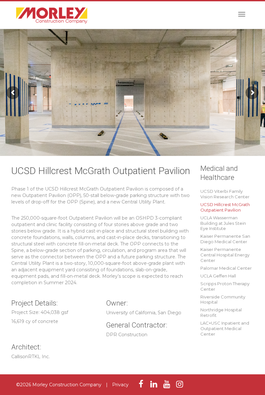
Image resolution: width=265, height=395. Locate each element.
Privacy (120, 385)
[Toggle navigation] (242, 14)
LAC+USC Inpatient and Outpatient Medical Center (224, 328)
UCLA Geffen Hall (218, 275)
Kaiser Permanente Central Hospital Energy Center (224, 255)
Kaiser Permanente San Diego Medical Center (225, 239)
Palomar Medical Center (226, 268)
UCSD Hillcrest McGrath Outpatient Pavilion (225, 207)
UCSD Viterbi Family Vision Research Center (224, 194)
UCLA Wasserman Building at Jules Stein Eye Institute (223, 223)
